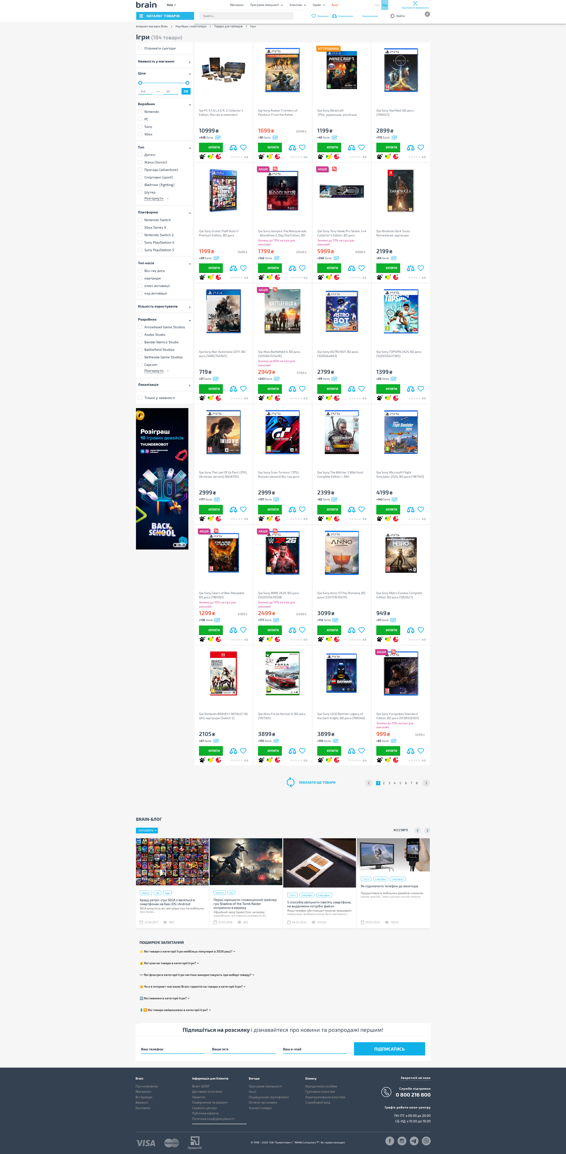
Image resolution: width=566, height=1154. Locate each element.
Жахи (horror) (155, 162)
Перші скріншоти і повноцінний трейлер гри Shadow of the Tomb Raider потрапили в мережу (245, 904)
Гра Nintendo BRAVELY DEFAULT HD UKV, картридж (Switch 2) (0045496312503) (223, 716)
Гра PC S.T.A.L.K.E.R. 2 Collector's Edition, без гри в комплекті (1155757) (221, 112)
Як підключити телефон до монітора (389, 886)
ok (186, 91)
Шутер (149, 192)
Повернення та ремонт (210, 1102)
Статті (292, 895)
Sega (167, 893)
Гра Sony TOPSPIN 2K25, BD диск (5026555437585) (398, 354)
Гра (157, 893)
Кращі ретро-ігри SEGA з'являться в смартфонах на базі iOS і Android (167, 902)
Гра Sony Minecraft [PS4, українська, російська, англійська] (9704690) (337, 112)
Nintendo (151, 111)
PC (146, 119)
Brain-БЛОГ (201, 1086)
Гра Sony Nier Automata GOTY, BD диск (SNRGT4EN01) (222, 354)
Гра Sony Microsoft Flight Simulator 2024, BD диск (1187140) (400, 474)
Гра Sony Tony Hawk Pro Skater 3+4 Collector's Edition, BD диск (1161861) (341, 233)
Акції (252, 1091)
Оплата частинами (263, 1102)
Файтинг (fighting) (159, 185)
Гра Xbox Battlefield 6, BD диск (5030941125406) (279, 354)
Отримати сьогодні (160, 48)
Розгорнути (153, 198)
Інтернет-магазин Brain (152, 26)
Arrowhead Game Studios (164, 327)
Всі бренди (144, 1097)
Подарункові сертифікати (269, 1097)
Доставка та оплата (207, 1091)
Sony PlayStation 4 (159, 242)
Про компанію (147, 1086)
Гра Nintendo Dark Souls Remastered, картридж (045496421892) (393, 233)
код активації (155, 293)
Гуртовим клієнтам (320, 1091)
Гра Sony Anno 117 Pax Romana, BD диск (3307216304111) (341, 595)
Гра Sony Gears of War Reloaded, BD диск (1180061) (222, 595)
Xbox (148, 134)
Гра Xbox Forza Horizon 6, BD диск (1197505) (282, 716)
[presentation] (417, 830)
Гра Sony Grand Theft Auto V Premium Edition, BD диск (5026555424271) (218, 233)
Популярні (145, 830)
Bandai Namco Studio (161, 342)
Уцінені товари (260, 1108)
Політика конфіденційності (213, 1119)
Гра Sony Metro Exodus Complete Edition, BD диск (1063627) (399, 595)
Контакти (143, 1108)
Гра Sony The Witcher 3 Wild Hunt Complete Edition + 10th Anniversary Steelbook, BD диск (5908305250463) (340, 474)
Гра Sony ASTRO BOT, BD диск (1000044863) (337, 354)
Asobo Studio (154, 334)
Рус (377, 5)
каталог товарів (163, 16)
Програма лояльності (264, 5)
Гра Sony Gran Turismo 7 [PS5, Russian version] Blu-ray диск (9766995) (278, 474)
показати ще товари (317, 782)
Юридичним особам (321, 1086)
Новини (146, 893)
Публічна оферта (205, 1113)
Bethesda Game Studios (163, 357)
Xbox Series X (155, 227)
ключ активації (157, 285)
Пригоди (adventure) (161, 169)
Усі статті (401, 830)
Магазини (237, 5)
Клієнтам (296, 5)
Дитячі (149, 154)
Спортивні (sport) (158, 177)
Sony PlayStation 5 (159, 250)
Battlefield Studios (159, 349)
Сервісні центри (204, 1108)
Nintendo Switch (157, 220)
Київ (170, 4)
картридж (152, 278)
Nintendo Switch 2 (159, 235)
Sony (148, 126)
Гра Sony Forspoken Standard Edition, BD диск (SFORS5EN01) (397, 716)
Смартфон (307, 895)
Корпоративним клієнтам (325, 1097)
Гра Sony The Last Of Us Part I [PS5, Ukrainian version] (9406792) (223, 474)
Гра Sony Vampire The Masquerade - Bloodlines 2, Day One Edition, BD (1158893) (282, 233)
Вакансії (142, 1102)
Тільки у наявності (159, 397)
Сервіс (317, 5)
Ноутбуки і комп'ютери (191, 26)
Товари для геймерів (228, 26)
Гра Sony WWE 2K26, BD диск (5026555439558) (278, 595)
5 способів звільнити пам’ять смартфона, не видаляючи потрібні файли (319, 904)
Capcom (150, 364)
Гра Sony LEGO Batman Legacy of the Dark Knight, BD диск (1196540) (341, 716)
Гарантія (198, 1097)
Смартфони (324, 895)
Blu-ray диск (154, 270)
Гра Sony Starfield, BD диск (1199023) (395, 112)
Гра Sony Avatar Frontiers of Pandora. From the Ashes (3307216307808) (277, 112)
